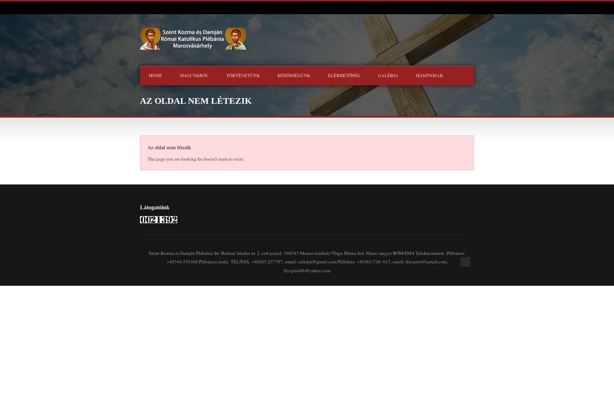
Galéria (388, 76)
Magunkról (194, 76)
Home (155, 76)
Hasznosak (429, 76)
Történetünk (243, 76)
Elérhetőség (344, 76)
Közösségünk (294, 76)
